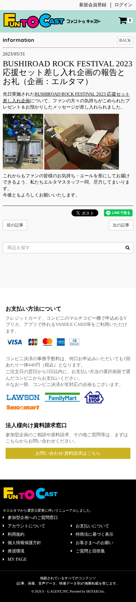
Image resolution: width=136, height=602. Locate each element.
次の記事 (121, 225)
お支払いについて (92, 525)
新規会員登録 (92, 4)
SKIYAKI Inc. (95, 591)
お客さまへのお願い (94, 542)
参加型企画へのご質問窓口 (33, 517)
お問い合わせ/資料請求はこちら (68, 453)
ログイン (123, 4)
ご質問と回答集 (90, 551)
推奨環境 (16, 551)
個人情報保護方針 (24, 542)
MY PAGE (17, 559)
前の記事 (15, 225)
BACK (125, 40)
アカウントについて (26, 525)
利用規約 (16, 534)
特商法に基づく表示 (94, 534)
